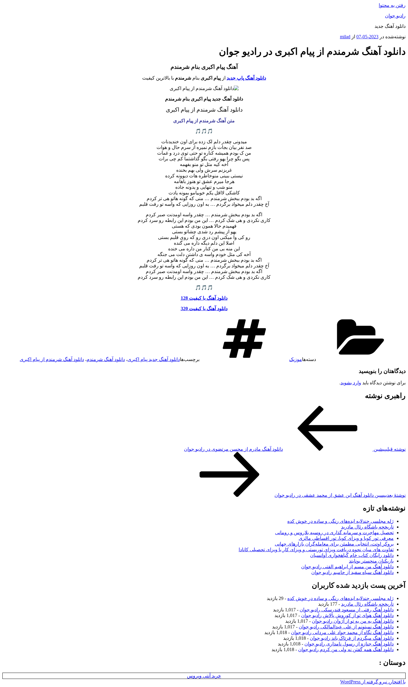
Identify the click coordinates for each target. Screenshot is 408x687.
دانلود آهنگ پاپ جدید (246, 77)
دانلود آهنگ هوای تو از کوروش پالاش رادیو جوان (347, 615)
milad (345, 36)
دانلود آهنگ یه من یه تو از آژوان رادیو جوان (353, 621)
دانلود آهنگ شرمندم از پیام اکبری (52, 359)
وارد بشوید (350, 382)
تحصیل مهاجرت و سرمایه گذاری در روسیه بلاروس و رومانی (334, 532)
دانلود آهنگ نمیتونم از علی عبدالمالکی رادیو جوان (346, 626)
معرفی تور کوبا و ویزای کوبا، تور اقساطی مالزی (346, 538)
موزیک (295, 359)
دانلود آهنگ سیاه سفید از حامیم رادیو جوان (352, 572)
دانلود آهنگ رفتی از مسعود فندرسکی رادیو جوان (347, 609)
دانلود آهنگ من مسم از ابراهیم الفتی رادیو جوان (347, 566)
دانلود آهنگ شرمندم (106, 359)
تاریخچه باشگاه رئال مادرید (367, 526)
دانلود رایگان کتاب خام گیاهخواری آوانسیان (352, 555)
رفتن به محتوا (392, 5)
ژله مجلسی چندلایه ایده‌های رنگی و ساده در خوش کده (340, 521)
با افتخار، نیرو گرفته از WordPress (373, 681)
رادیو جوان (395, 15)
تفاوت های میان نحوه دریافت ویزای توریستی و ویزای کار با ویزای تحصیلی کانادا (316, 549)
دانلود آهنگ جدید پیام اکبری (154, 359)
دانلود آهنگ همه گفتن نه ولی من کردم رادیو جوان (346, 649)
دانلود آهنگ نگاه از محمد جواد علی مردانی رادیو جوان (342, 632)
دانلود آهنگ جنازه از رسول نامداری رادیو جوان (349, 643)
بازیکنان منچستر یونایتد (371, 560)
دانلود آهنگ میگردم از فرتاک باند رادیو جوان (352, 638)
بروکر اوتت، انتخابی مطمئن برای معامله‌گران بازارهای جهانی (334, 543)
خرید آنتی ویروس (204, 675)
